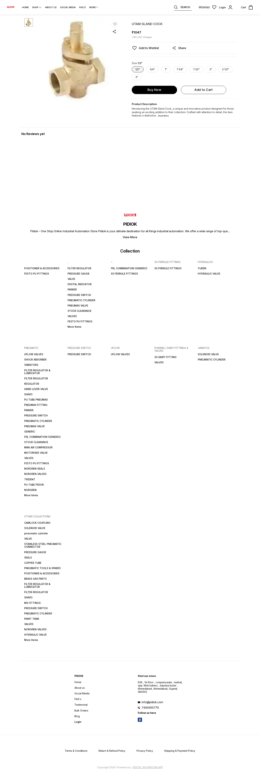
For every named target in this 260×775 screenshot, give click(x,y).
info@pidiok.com (152, 702)
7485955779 (150, 707)
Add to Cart (203, 90)
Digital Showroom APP (147, 767)
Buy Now (154, 90)
